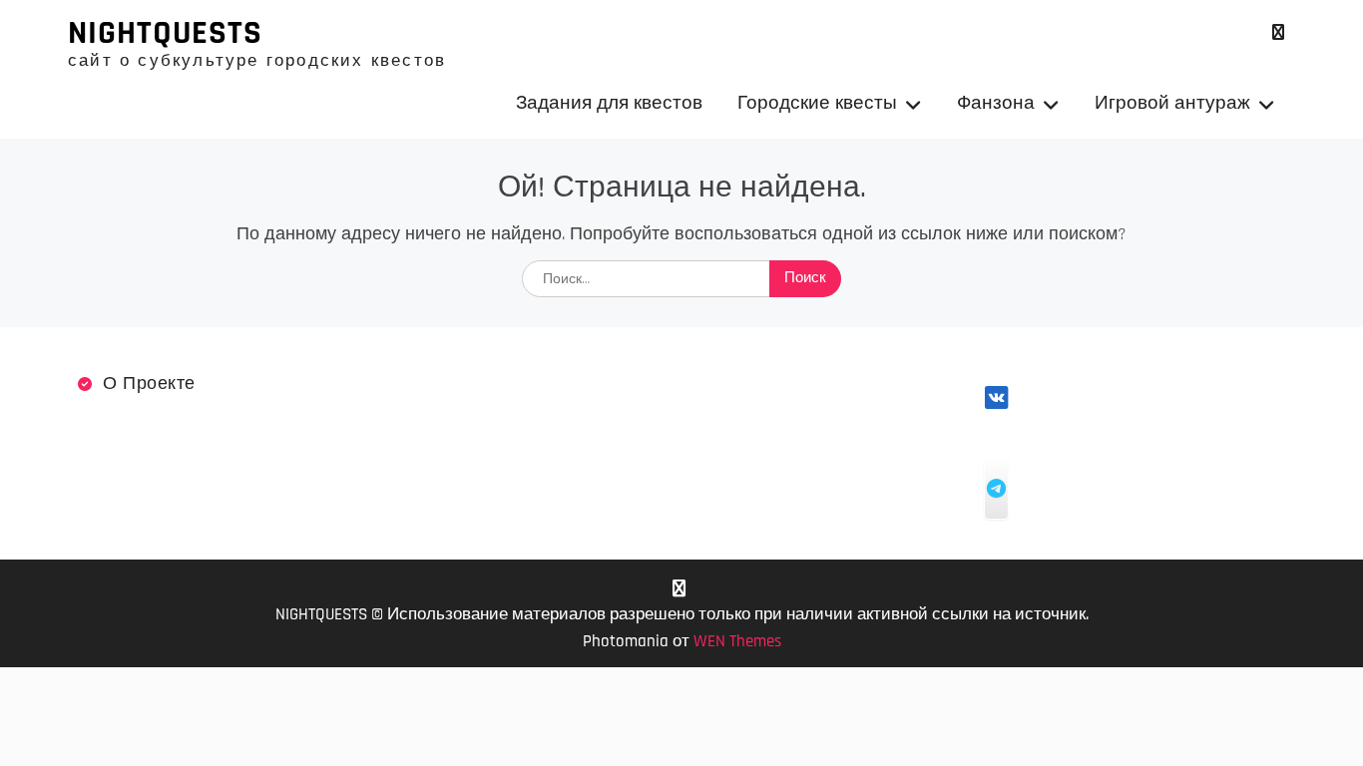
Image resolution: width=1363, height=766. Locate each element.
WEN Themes (737, 641)
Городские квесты (817, 103)
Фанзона (996, 103)
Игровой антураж (1172, 103)
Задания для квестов (609, 103)
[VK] (1277, 32)
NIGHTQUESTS (165, 33)
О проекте (149, 383)
